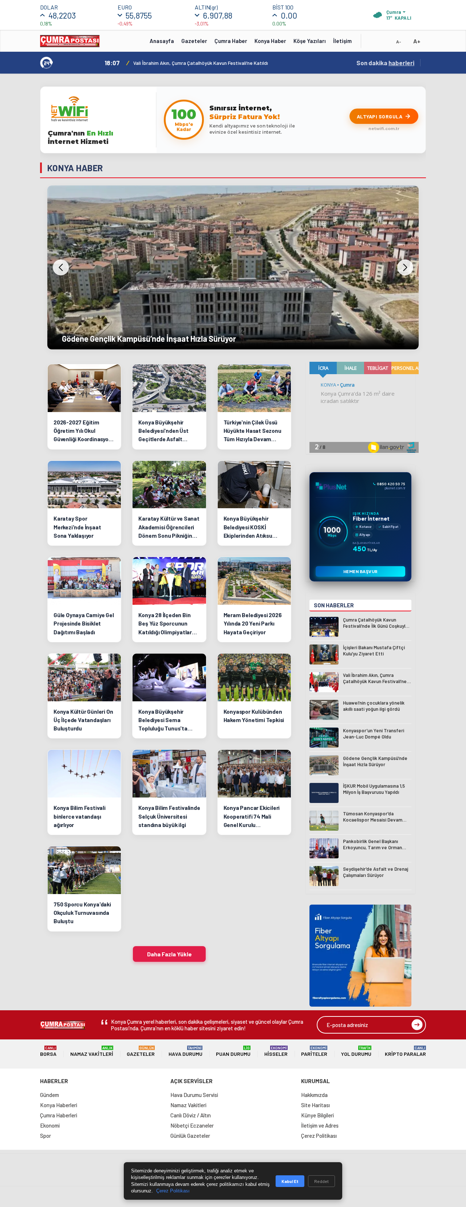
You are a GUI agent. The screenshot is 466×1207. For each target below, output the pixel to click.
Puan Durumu (233, 1051)
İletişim (342, 41)
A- (398, 41)
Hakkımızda (314, 1095)
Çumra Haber (230, 41)
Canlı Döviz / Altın (190, 1115)
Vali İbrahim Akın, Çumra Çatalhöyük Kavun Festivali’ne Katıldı (200, 63)
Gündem (49, 1095)
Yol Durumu (356, 1051)
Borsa (48, 1051)
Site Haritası (315, 1105)
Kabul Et (290, 1181)
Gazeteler (194, 41)
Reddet (321, 1181)
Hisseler (276, 1051)
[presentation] (61, 267)
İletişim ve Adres (320, 1125)
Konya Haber (270, 41)
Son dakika (385, 62)
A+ (416, 41)
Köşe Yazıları (309, 41)
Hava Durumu (185, 1051)
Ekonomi (50, 1125)
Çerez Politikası (319, 1135)
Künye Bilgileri (317, 1115)
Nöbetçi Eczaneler (192, 1125)
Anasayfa (162, 41)
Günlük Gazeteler (190, 1135)
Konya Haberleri (58, 1105)
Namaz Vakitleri (91, 1051)
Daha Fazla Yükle (169, 954)
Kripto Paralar (405, 1051)
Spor (45, 1135)
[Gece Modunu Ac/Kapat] (384, 43)
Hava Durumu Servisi (194, 1095)
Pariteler (314, 1051)
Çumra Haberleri (58, 1115)
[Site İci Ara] (372, 43)
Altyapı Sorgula (380, 116)
